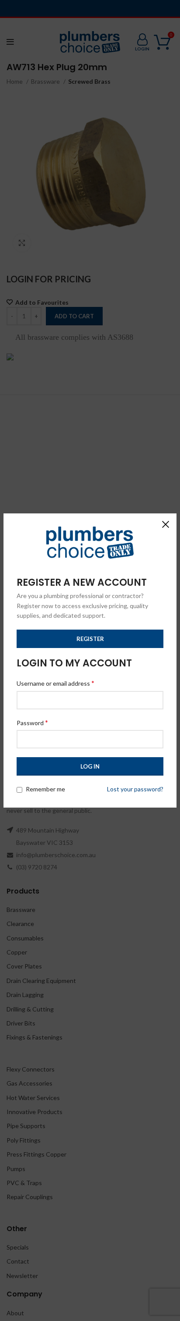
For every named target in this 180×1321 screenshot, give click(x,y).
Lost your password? (135, 789)
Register (90, 638)
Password (32, 722)
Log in (90, 766)
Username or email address (55, 683)
